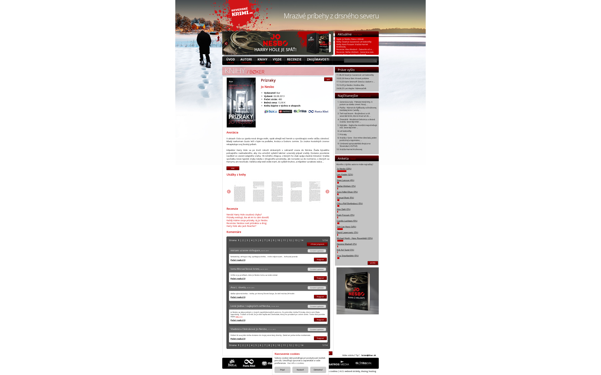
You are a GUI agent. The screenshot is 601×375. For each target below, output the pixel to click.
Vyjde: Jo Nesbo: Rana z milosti (350, 39)
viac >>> (239, 316)
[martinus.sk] (286, 112)
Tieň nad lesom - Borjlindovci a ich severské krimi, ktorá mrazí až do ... (355, 114)
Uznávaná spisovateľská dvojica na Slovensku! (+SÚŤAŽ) (355, 144)
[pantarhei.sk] (318, 112)
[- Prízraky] (241, 126)
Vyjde (277, 60)
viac (233, 168)
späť (328, 79)
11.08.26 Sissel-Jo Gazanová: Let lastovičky (355, 75)
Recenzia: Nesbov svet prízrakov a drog (246, 223)
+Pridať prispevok (317, 244)
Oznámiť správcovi (317, 251)
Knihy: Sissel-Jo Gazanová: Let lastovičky (353, 41)
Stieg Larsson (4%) (345, 180)
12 (290, 240)
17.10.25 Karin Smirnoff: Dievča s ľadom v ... (355, 81)
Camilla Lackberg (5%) (347, 221)
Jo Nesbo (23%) (344, 169)
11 (284, 240)
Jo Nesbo (267, 86)
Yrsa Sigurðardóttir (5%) (348, 256)
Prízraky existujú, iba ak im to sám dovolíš (247, 217)
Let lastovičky (345, 131)
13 (296, 240)
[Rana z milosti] (277, 54)
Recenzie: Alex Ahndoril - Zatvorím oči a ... (354, 49)
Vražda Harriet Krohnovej (351, 149)
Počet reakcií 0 (238, 260)
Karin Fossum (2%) (345, 215)
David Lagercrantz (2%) (347, 233)
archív (372, 263)
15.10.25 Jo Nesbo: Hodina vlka (350, 85)
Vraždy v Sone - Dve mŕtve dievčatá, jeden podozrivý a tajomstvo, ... (358, 139)
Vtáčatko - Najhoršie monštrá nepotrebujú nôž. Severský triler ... (358, 126)
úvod (230, 60)
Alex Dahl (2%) (343, 209)
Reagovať (320, 259)
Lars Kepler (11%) (345, 175)
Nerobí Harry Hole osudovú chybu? (244, 214)
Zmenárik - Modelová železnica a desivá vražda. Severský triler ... (357, 120)
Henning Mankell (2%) (347, 244)
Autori (246, 60)
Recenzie (294, 60)
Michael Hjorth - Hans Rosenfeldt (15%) (355, 238)
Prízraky (343, 134)
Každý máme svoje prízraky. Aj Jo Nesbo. (247, 220)
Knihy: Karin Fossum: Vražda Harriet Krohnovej (352, 45)
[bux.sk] (271, 112)
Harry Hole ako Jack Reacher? (241, 225)
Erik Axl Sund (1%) (345, 250)
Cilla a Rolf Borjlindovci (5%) (350, 204)
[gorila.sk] (300, 112)
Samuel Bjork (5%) (345, 198)
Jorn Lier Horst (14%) (346, 227)
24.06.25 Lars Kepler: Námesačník (351, 88)
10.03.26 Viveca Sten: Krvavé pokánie (352, 78)
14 (301, 240)
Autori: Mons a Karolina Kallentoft (351, 54)
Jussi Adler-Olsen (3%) (347, 192)
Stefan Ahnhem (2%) (346, 186)
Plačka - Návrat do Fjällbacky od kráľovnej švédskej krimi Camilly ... (358, 109)
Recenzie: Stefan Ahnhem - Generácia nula (354, 52)
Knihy (262, 60)
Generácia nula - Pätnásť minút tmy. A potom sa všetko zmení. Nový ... (356, 103)
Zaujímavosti (318, 60)
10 (278, 240)
